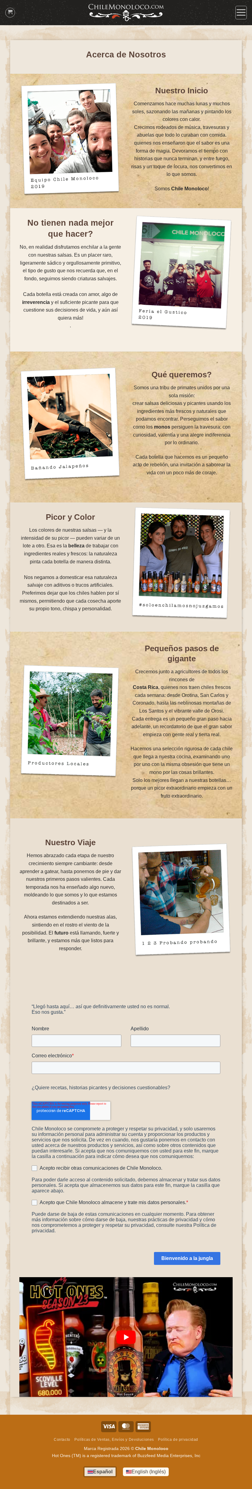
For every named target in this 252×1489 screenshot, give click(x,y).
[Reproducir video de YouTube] (126, 1337)
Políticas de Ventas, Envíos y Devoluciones (114, 1439)
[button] (241, 12)
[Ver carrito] (10, 12)
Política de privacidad (178, 1439)
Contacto (62, 1439)
